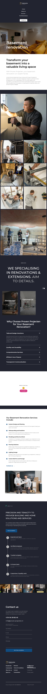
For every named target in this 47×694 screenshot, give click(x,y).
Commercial (27, 300)
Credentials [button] (29, 670)
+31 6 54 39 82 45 (12, 617)
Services (23, 13)
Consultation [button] (17, 672)
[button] (11, 530)
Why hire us (9, 670)
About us (23, 11)
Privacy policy (30, 672)
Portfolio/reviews (23, 15)
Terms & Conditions (19, 667)
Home (23, 9)
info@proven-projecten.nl (14, 621)
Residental (10, 301)
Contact (16, 670)
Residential (8, 665)
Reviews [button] (16, 665)
